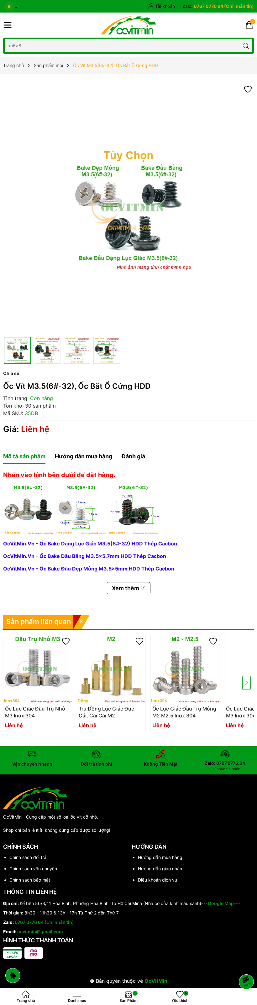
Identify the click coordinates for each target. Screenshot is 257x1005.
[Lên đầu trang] (247, 965)
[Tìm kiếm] (246, 45)
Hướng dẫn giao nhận (160, 868)
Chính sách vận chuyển (33, 868)
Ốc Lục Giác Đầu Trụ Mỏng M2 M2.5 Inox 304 (184, 712)
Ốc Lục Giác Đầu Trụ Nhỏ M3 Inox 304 (35, 712)
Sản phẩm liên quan (38, 621)
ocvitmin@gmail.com (40, 931)
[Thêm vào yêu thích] (248, 88)
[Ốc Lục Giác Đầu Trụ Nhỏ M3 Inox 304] (37, 669)
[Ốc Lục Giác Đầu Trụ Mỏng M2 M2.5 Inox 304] (185, 669)
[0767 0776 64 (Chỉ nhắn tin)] (218, 6)
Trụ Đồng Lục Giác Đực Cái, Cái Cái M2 (106, 712)
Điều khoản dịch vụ (157, 880)
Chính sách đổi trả (27, 857)
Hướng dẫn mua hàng (160, 857)
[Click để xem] (128, 208)
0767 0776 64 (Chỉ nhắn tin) (44, 922)
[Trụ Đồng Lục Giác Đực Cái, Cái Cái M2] (111, 669)
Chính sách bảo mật (29, 880)
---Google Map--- (220, 903)
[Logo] (128, 25)
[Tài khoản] (161, 6)
